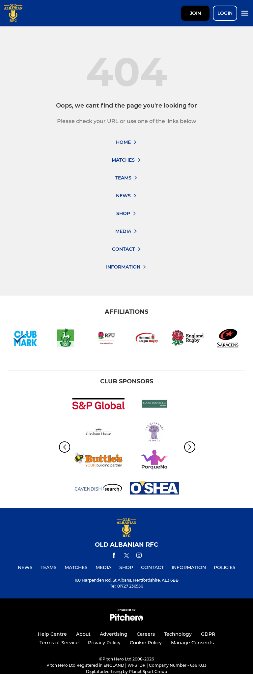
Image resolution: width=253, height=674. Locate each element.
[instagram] (139, 556)
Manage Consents (192, 643)
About (83, 634)
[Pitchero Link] (126, 619)
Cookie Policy (146, 643)
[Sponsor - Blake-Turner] (154, 405)
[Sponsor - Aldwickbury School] (154, 433)
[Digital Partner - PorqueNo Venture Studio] (154, 461)
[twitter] (126, 557)
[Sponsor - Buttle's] (98, 461)
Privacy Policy (104, 643)
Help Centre (52, 634)
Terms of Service (59, 643)
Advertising (113, 634)
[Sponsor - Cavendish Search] (98, 489)
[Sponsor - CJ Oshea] (154, 489)
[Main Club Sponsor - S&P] (98, 405)
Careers (146, 634)
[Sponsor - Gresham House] (98, 433)
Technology (178, 634)
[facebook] (114, 556)
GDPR (208, 634)
